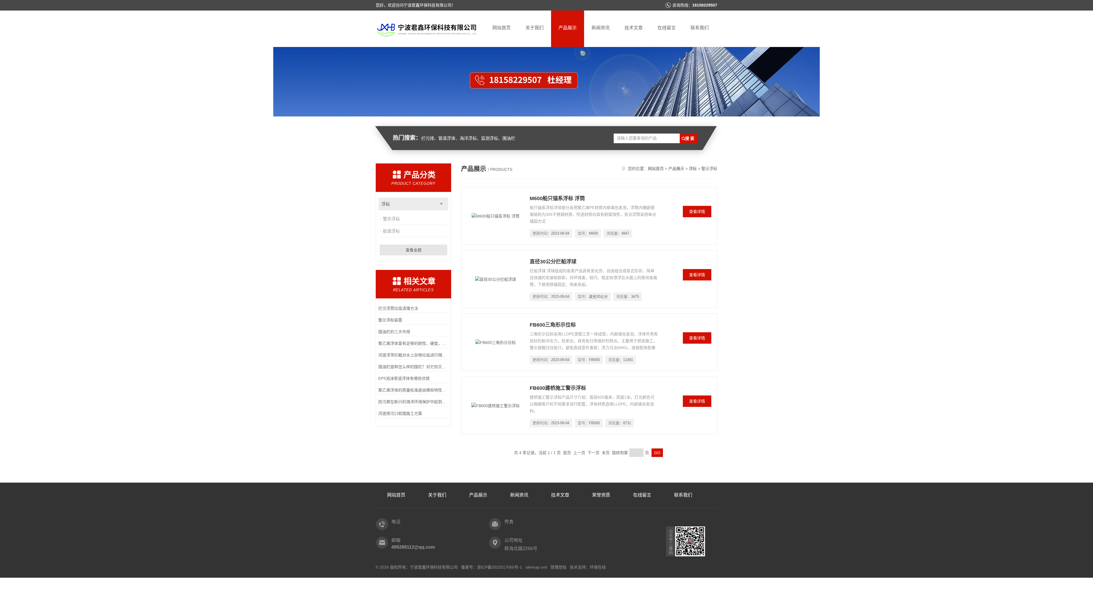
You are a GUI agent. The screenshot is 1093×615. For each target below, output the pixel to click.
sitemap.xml (536, 567)
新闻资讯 (600, 27)
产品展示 (567, 27)
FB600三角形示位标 (553, 325)
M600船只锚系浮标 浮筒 (557, 198)
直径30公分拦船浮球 (553, 262)
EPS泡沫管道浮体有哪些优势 (404, 378)
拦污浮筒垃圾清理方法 (398, 308)
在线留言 (667, 27)
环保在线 (598, 567)
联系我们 (700, 27)
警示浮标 (391, 218)
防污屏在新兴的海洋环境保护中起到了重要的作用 (413, 401)
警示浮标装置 (390, 320)
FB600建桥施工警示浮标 (558, 388)
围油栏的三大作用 (394, 331)
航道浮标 (391, 231)
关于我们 (534, 27)
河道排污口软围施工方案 (400, 413)
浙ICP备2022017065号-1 (499, 567)
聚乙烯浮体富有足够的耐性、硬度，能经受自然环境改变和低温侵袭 (413, 343)
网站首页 (501, 27)
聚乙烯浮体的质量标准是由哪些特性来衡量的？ (413, 390)
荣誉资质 (601, 495)
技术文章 (633, 27)
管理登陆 (558, 567)
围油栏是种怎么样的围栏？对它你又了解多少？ (413, 366)
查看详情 (697, 211)
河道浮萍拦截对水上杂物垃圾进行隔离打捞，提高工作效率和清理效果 (413, 355)
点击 (441, 204)
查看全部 (414, 250)
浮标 (385, 204)
